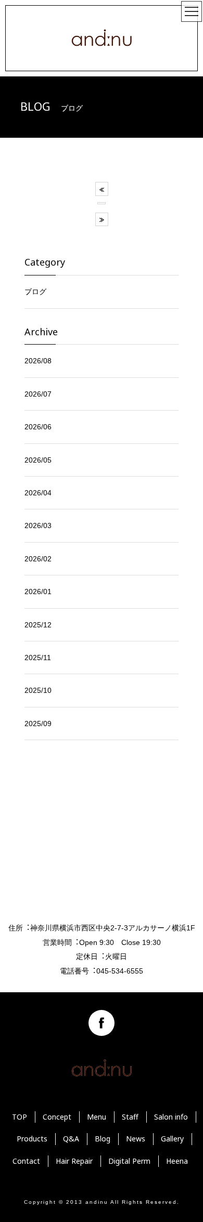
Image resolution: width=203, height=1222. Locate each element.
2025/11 (37, 657)
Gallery (172, 1139)
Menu (96, 1117)
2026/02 (38, 559)
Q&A (71, 1139)
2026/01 (38, 591)
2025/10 (38, 690)
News (135, 1139)
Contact (26, 1161)
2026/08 (38, 361)
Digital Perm (129, 1161)
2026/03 (38, 525)
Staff (130, 1117)
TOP (19, 1117)
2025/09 (38, 723)
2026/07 (38, 394)
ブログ (35, 291)
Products (32, 1139)
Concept (57, 1117)
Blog (102, 1139)
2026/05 (38, 460)
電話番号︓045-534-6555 (101, 971)
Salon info (171, 1117)
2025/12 (38, 625)
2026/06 (38, 427)
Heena (177, 1161)
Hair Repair (74, 1161)
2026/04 (38, 493)
